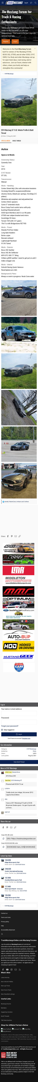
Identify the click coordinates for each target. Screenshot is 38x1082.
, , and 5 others (17, 501)
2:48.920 (8, 869)
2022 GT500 (23, 891)
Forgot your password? (9, 726)
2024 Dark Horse (20, 864)
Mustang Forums (30, 940)
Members (4, 1008)
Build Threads (5, 1016)
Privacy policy (5, 921)
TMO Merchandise (6, 1020)
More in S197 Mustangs (9, 768)
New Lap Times (5, 986)
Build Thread (17, 141)
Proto (4, 136)
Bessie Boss (12, 772)
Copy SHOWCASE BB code (9, 843)
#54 (6, 799)
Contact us (4, 913)
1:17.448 (8, 886)
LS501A (7, 788)
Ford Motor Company (22, 1061)
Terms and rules (6, 917)
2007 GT (7, 812)
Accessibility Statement (8, 930)
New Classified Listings (8, 994)
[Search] (35, 3)
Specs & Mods (5, 141)
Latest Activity (5, 977)
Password (5, 718)
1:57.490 (8, 877)
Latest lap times (6, 855)
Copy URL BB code (7, 835)
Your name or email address (11, 709)
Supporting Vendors (6, 1012)
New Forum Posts (6, 990)
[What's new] (31, 3)
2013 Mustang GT (13, 780)
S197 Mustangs (31, 749)
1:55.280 (8, 895)
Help (2, 926)
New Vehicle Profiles (7, 981)
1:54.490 (8, 860)
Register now (26, 738)
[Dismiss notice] (35, 49)
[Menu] (2, 2)
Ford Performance (17, 1067)
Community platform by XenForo (18, 1047)
